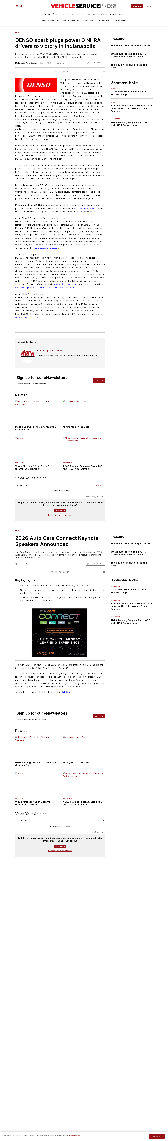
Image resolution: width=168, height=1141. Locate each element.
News (17, 33)
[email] (68, 71)
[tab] (21, 485)
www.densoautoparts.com (86, 208)
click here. (66, 692)
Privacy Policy (74, 1135)
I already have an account (60, 515)
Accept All (156, 1136)
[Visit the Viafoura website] (99, 497)
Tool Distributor (71, 21)
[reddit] (64, 71)
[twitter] (60, 71)
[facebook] (52, 71)
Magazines (104, 21)
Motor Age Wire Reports (26, 63)
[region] (60, 491)
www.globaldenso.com (65, 284)
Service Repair (89, 21)
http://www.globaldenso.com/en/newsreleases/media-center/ (45, 287)
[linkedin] (56, 71)
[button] (17, 6)
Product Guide (119, 21)
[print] (104, 71)
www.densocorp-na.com (27, 317)
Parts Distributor (50, 21)
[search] (21, 6)
